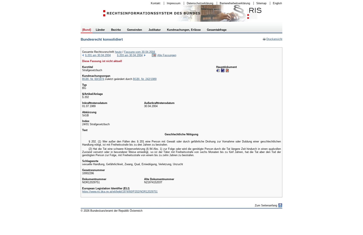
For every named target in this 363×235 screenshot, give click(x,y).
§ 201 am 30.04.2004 (98, 55)
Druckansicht (272, 39)
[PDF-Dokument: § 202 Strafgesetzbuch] (227, 70)
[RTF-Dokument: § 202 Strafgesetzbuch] (223, 70)
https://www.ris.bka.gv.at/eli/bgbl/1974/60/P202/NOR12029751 (120, 191)
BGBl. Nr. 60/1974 (93, 79)
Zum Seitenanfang (266, 205)
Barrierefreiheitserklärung (233, 3)
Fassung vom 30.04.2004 (139, 51)
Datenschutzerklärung (198, 3)
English (277, 3)
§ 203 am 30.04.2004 (130, 55)
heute (118, 51)
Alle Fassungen (166, 55)
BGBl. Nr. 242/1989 (145, 79)
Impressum (172, 3)
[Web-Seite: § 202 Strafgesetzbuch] (218, 70)
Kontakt (154, 3)
